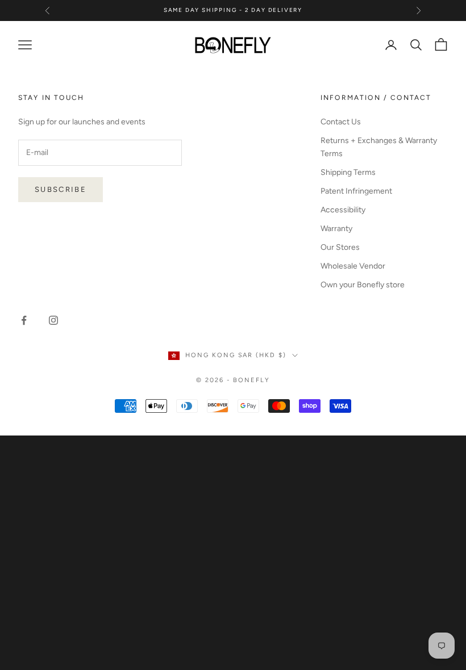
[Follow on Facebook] (24, 320)
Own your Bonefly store (363, 285)
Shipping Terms (348, 172)
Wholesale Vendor (353, 266)
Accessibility (343, 210)
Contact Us (341, 122)
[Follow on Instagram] (53, 320)
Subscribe (60, 189)
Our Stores (340, 247)
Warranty (336, 228)
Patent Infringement (356, 191)
